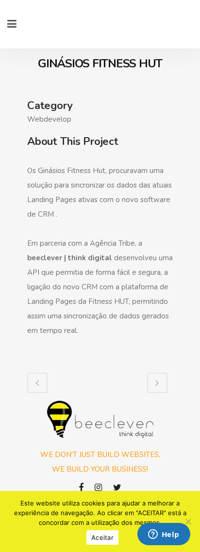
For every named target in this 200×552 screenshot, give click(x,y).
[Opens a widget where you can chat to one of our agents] (163, 535)
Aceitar (102, 537)
